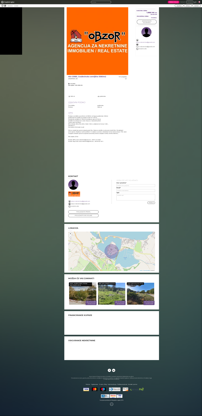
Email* (118, 188)
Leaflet (141, 270)
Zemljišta (16, 5)
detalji (188, 5)
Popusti (182, 2)
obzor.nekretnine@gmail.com (145, 42)
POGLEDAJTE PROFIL (83, 212)
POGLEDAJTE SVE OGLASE (83, 215)
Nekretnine (10, 5)
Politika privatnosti (122, 384)
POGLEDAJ (83, 293)
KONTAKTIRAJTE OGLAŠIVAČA (147, 21)
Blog (105, 384)
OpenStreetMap (147, 270)
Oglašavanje (94, 384)
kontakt (196, 5)
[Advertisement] (11, 31)
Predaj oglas (173, 2)
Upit (117, 192)
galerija (179, 5)
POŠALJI (151, 202)
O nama (101, 384)
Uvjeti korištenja (112, 384)
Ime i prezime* (121, 183)
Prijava (189, 2)
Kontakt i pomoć (132, 384)
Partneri (88, 384)
